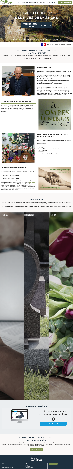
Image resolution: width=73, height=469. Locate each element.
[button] (36, 458)
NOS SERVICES (24, 2)
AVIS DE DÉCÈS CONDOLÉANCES (34, 2)
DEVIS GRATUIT (42, 2)
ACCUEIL (19, 2)
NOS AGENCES (49, 2)
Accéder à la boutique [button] (36, 449)
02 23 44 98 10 (66, 2)
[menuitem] (19, 2)
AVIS (54, 2)
